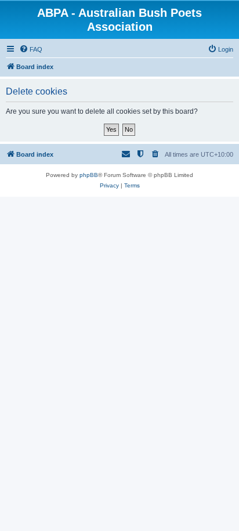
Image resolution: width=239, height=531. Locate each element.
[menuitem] (30, 49)
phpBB (88, 175)
